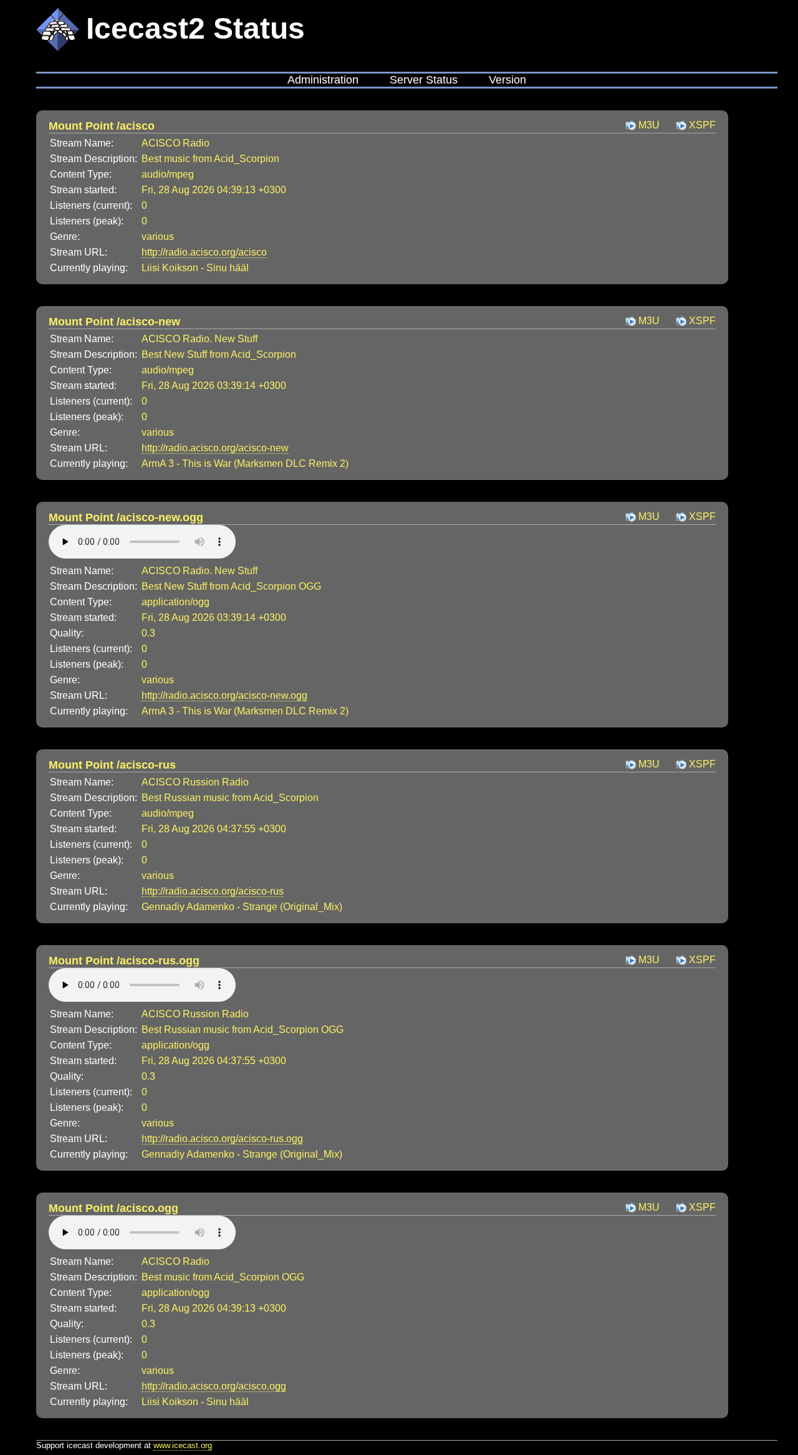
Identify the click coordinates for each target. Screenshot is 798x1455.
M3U (649, 125)
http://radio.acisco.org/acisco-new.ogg (224, 695)
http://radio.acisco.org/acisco (204, 252)
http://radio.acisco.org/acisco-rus (213, 891)
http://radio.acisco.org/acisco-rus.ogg (222, 1138)
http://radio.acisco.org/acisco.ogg (214, 1386)
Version (507, 80)
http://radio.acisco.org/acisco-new (215, 448)
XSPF (702, 125)
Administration (322, 80)
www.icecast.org (182, 1445)
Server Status (424, 80)
